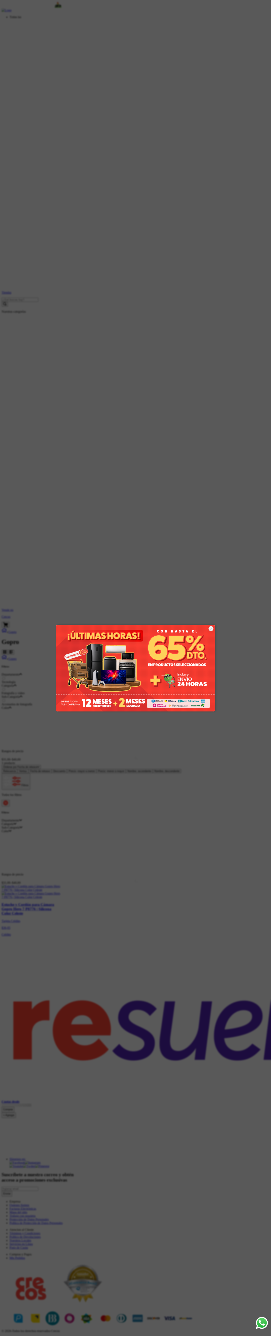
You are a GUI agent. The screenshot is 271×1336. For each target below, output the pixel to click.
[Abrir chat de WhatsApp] (262, 1323)
